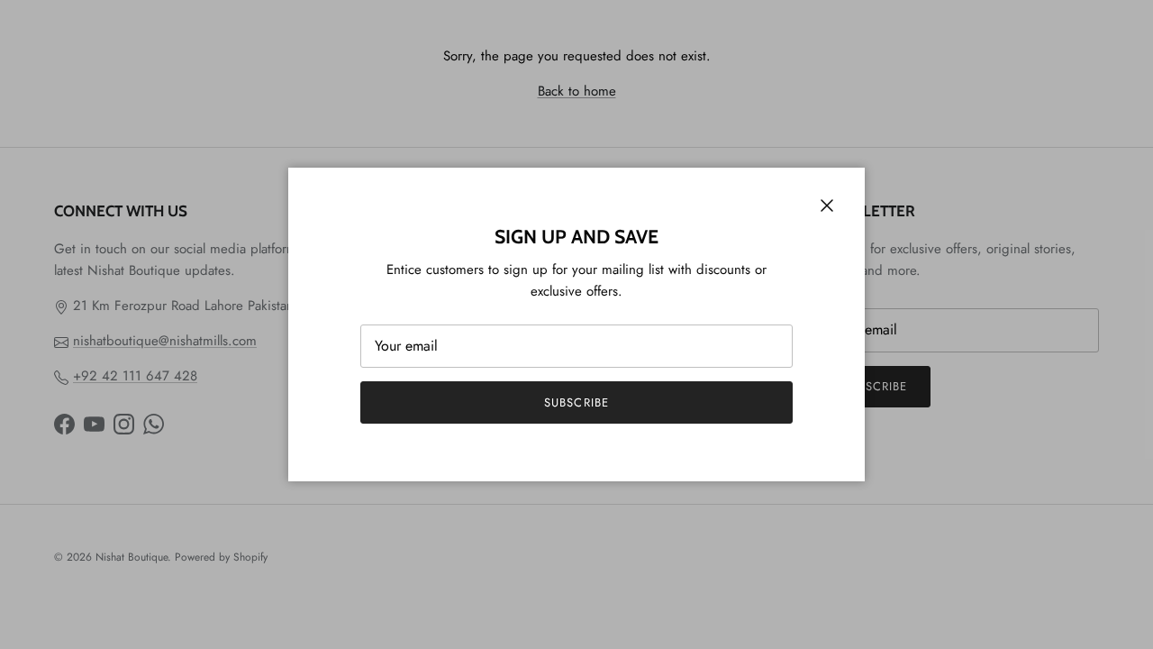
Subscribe (576, 402)
